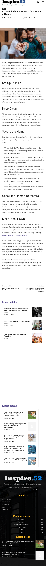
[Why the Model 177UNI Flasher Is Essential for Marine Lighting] (32, 461)
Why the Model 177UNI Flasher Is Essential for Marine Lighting (15, 459)
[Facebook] (11, 23)
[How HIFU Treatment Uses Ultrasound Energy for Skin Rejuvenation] (32, 438)
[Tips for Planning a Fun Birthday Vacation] (37, 338)
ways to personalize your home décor (14, 235)
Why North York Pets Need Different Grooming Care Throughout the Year (13, 414)
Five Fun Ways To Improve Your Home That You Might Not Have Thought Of (35, 290)
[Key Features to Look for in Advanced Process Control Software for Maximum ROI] (32, 449)
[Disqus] (23, 373)
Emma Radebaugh (9, 18)
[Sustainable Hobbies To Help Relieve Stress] (37, 325)
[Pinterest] (21, 23)
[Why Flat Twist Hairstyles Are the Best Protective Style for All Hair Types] (37, 312)
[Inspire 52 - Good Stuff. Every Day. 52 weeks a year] (14, 3)
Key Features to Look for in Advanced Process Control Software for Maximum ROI (14, 448)
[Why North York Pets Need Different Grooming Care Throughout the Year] (32, 415)
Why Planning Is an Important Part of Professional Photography (15, 425)
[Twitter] (16, 23)
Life (4, 8)
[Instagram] (37, 489)
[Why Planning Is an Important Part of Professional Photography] (32, 426)
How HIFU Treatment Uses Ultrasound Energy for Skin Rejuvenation (14, 437)
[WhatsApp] (26, 23)
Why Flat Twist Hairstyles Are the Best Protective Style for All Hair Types (16, 310)
